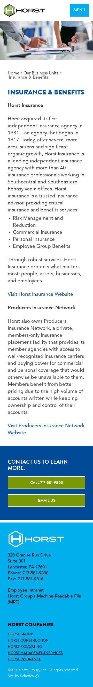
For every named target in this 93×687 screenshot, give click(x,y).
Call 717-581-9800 (46, 482)
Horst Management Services (35, 652)
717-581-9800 (35, 573)
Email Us (46, 500)
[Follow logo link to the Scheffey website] (37, 676)
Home (13, 73)
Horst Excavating (25, 646)
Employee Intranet (26, 590)
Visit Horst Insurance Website (40, 294)
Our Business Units (41, 73)
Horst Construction (28, 640)
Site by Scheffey (21, 676)
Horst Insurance (24, 659)
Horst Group (20, 634)
